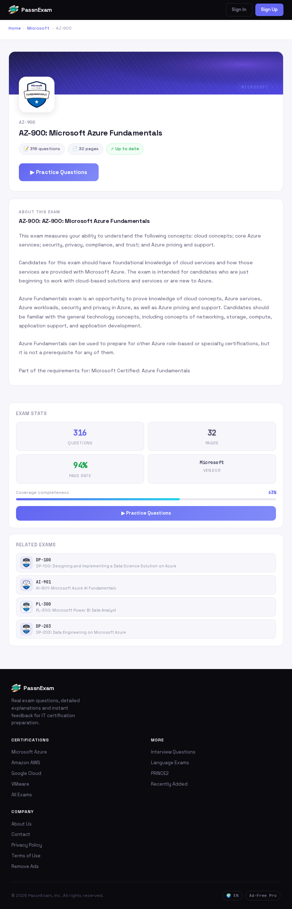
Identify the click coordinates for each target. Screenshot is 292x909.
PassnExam (36, 10)
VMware (20, 784)
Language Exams (170, 763)
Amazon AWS (25, 763)
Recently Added (169, 784)
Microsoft (38, 28)
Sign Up (269, 9)
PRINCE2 (160, 773)
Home (15, 28)
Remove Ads (25, 866)
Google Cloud (26, 773)
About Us (21, 824)
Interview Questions (173, 752)
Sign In (239, 9)
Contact (20, 834)
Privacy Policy (26, 845)
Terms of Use (26, 856)
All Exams (21, 795)
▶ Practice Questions (58, 172)
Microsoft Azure (29, 752)
